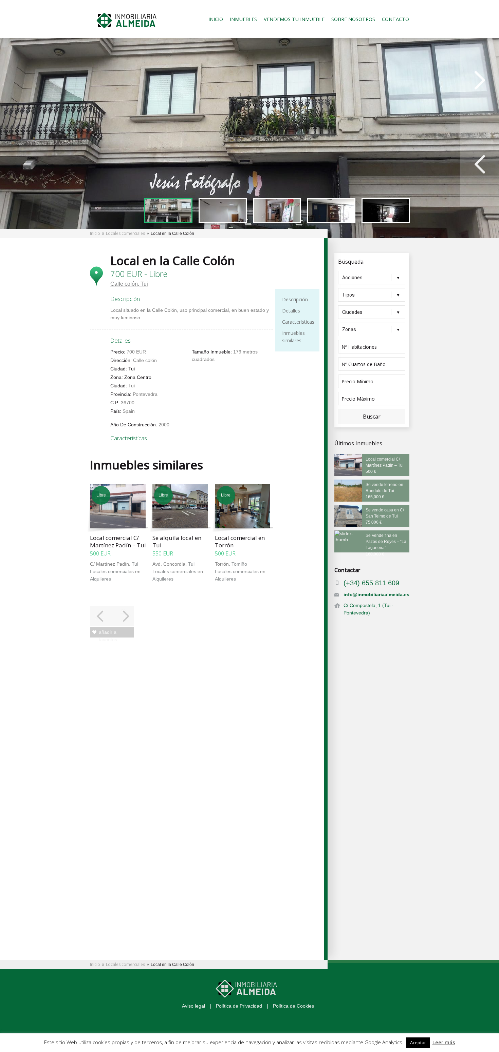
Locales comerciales (125, 233)
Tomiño (239, 564)
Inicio (215, 19)
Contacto (395, 19)
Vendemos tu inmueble (294, 19)
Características (298, 322)
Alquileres (100, 579)
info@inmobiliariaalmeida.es (376, 594)
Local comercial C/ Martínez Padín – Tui (118, 541)
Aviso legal (193, 1006)
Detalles (291, 310)
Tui (144, 284)
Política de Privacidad (239, 1006)
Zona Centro (137, 377)
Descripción (295, 299)
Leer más (443, 1042)
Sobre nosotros (353, 19)
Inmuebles (243, 19)
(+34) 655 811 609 (371, 583)
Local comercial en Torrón (240, 541)
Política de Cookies (293, 1006)
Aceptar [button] (418, 1042)
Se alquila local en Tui (176, 541)
